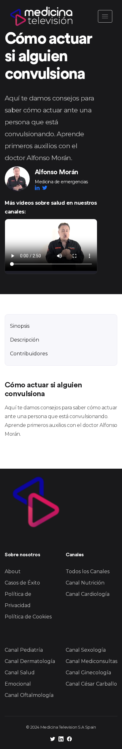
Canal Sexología (86, 650)
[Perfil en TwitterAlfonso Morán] (44, 187)
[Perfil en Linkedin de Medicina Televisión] (61, 740)
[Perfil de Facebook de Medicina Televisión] (69, 740)
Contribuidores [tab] (29, 354)
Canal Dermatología (30, 661)
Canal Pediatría (24, 650)
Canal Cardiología (87, 594)
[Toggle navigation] (105, 16)
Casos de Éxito (22, 583)
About (13, 571)
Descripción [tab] (24, 340)
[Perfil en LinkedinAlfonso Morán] (38, 187)
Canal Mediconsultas (91, 661)
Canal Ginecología (88, 673)
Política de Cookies (28, 617)
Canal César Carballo (91, 684)
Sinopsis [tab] (19, 326)
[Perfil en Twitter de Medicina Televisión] (52, 740)
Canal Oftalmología (29, 695)
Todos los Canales (87, 571)
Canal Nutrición (85, 583)
